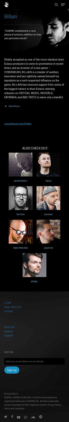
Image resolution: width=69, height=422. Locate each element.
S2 (19, 306)
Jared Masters (20, 180)
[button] (63, 4)
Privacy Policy (54, 405)
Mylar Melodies (20, 247)
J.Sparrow (48, 247)
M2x (13, 306)
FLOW (7, 302)
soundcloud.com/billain (17, 124)
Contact (8, 311)
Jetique (34, 281)
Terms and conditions (14, 408)
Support (8, 335)
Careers (8, 331)
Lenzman (48, 214)
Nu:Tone (21, 214)
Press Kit (9, 326)
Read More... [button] (15, 106)
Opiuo (48, 180)
